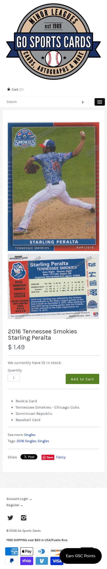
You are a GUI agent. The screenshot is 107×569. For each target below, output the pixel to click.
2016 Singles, (27, 441)
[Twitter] (10, 518)
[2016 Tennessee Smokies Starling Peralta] (53, 186)
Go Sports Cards (29, 530)
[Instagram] (24, 518)
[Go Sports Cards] (53, 5)
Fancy (60, 457)
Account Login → (19, 499)
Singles (30, 435)
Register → (14, 505)
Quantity (15, 370)
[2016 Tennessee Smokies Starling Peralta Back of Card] (53, 286)
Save (50, 457)
